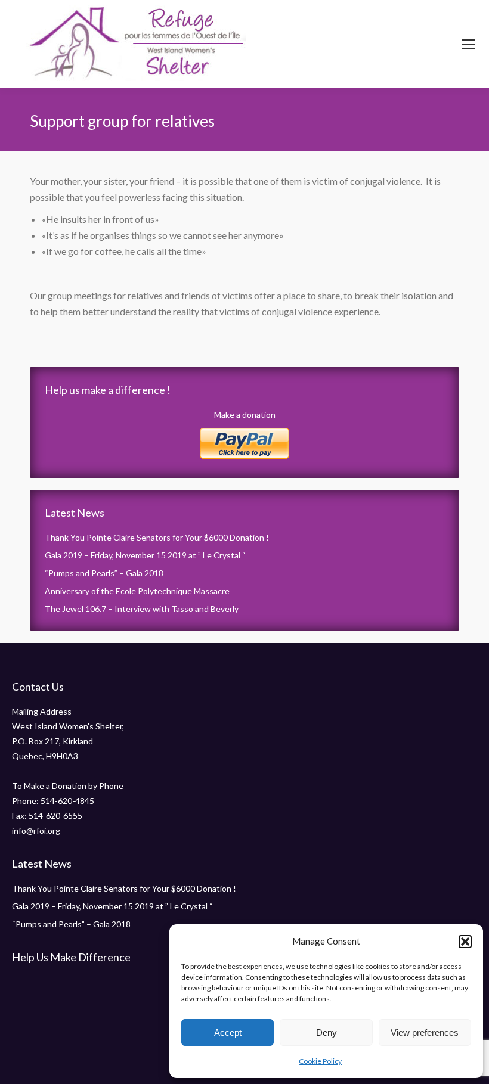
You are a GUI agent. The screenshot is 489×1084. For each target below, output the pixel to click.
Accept (228, 1032)
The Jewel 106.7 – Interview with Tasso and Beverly (142, 609)
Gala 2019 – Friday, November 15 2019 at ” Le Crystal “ (145, 555)
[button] (465, 942)
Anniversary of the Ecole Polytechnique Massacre (137, 591)
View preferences (425, 1032)
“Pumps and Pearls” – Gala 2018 (104, 573)
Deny (326, 1032)
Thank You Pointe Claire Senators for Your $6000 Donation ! (157, 537)
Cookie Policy (320, 1061)
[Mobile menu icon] (468, 44)
